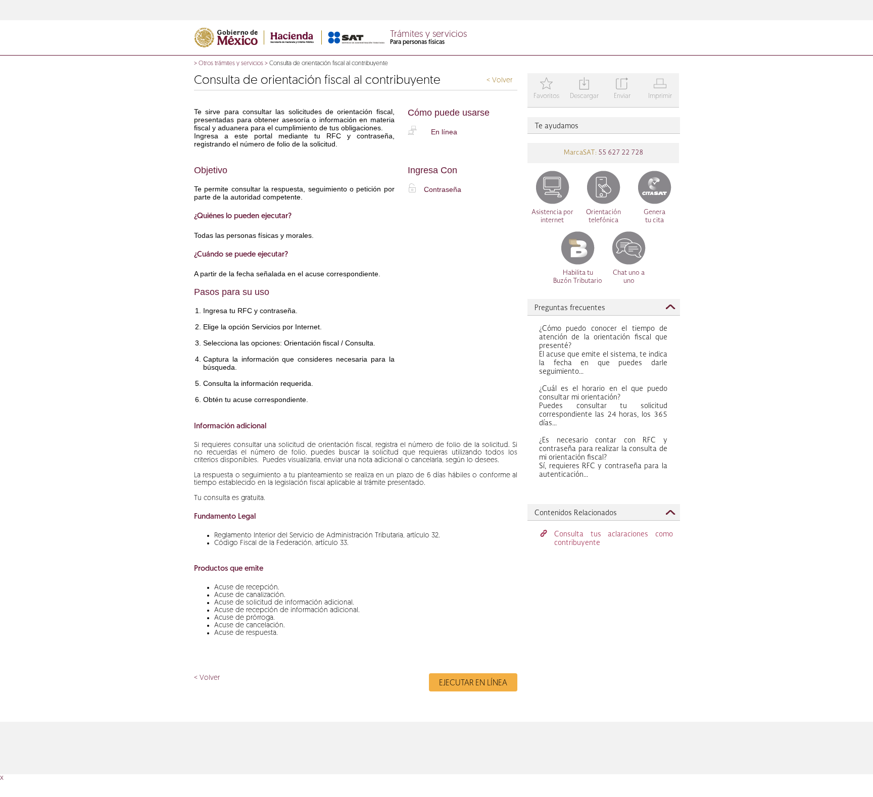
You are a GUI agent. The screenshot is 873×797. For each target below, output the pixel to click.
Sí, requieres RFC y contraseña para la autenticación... (603, 457)
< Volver (499, 80)
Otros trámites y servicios (231, 64)
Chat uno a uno (629, 277)
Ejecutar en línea (473, 683)
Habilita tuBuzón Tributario (577, 277)
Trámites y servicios (428, 34)
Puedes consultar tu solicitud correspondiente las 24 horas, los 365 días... (603, 406)
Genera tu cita (654, 216)
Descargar (584, 89)
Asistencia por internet (552, 216)
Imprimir (660, 89)
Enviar (622, 89)
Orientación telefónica (603, 216)
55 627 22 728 (620, 153)
